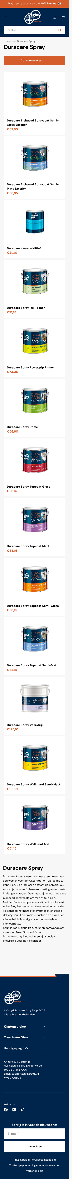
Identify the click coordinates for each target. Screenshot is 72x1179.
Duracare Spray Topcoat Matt (28, 546)
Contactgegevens (19, 1165)
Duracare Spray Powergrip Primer (30, 367)
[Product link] (34, 103)
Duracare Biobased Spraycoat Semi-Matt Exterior (33, 186)
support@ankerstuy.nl (25, 1073)
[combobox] (34, 30)
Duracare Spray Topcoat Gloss (28, 487)
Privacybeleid (22, 1159)
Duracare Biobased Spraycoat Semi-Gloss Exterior (33, 123)
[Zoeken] (60, 30)
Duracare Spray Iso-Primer (26, 308)
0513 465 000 (18, 1069)
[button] (5, 17)
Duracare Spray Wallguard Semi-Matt (33, 784)
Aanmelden (35, 1146)
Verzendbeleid (34, 1170)
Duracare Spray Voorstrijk (25, 725)
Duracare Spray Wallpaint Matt (29, 844)
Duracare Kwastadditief (24, 248)
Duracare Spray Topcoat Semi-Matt (32, 665)
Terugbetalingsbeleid (43, 1159)
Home (7, 41)
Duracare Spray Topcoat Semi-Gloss (33, 606)
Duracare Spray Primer (23, 427)
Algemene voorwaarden (46, 1165)
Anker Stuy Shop (28, 1010)
